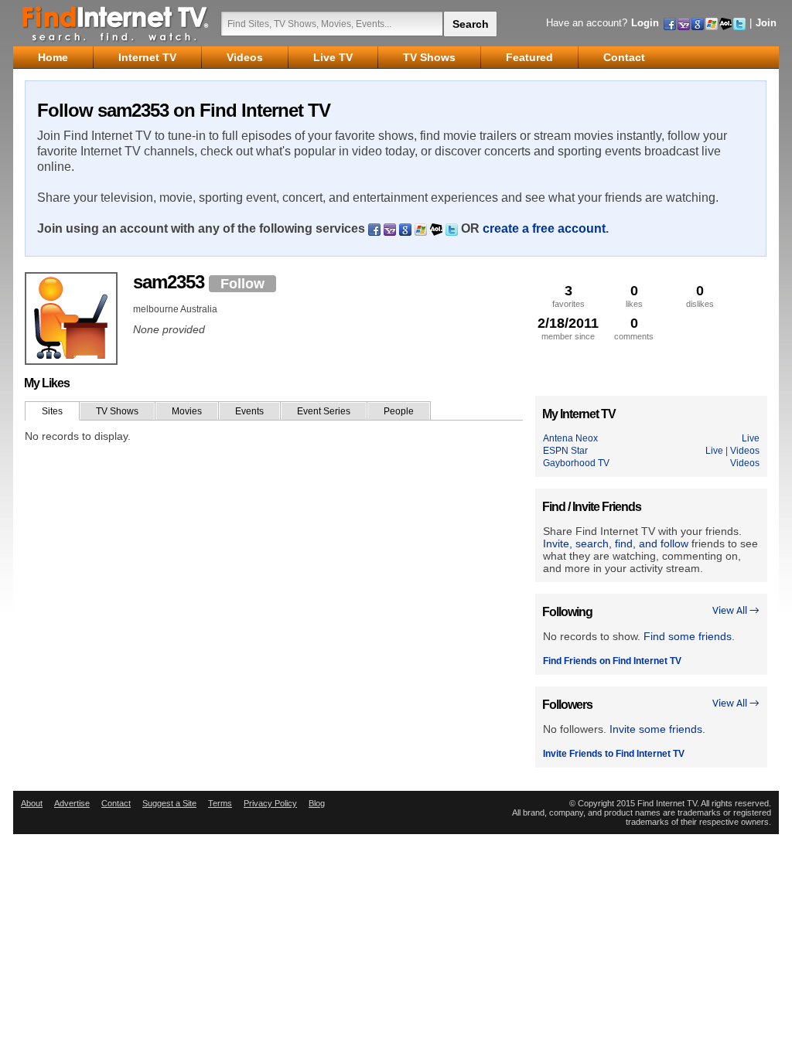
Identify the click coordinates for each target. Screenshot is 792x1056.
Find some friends (688, 636)
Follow (242, 283)
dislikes (700, 295)
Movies (187, 411)
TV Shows (117, 411)
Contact (116, 803)
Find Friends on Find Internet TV (612, 661)
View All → (736, 611)
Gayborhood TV (576, 463)
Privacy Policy (270, 803)
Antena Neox (570, 438)
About (32, 803)
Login (645, 23)
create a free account (544, 228)
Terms (220, 803)
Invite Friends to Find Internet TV (613, 753)
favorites (568, 295)
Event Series (323, 411)
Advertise (72, 803)
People (399, 411)
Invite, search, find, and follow (615, 543)
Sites (52, 411)
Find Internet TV (116, 23)
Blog (317, 803)
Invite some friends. (657, 729)
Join (766, 23)
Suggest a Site (169, 803)
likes (634, 295)
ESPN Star (565, 450)
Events (249, 411)
